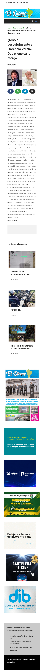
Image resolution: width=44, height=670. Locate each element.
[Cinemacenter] (22, 567)
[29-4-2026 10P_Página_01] (22, 422)
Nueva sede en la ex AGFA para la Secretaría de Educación (22, 347)
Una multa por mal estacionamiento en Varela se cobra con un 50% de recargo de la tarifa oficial (22, 275)
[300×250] (20, 549)
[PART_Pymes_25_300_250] (20, 487)
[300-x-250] (20, 454)
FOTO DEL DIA (16, 310)
